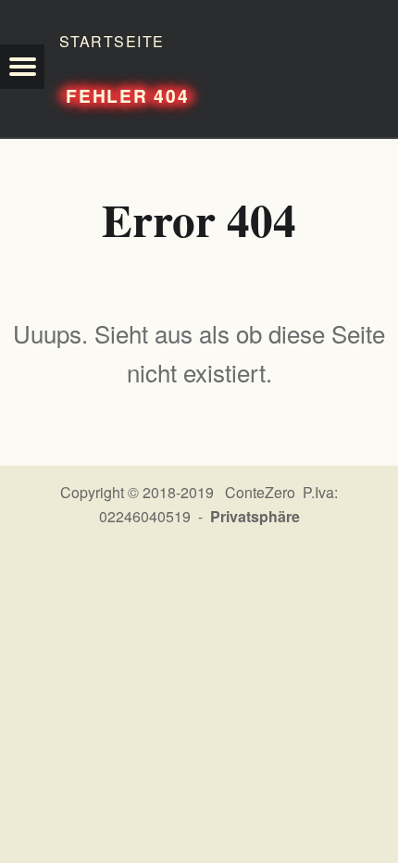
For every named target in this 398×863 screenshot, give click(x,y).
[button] (22, 66)
